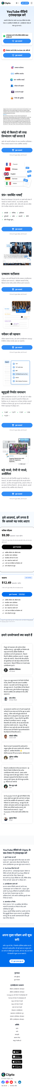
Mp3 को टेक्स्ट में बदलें (17, 1001)
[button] (17, 3)
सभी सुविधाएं (17, 977)
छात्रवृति (17, 1034)
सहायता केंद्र (17, 1037)
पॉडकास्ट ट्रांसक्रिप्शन (17, 1010)
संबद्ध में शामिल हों (17, 1040)
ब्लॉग (17, 1031)
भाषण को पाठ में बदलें (17, 1007)
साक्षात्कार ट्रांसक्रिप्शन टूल (17, 1013)
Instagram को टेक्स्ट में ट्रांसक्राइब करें (17, 995)
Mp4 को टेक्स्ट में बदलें (17, 1004)
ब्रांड (17, 1028)
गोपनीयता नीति (5, 621)
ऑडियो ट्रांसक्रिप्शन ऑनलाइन (17, 992)
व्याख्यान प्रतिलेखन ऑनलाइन (17, 1016)
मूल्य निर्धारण (17, 980)
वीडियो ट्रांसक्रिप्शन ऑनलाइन (17, 989)
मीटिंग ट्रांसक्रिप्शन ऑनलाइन (17, 1019)
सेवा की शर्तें (30, 620)
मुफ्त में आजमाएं (16, 594)
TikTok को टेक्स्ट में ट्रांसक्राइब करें (17, 998)
